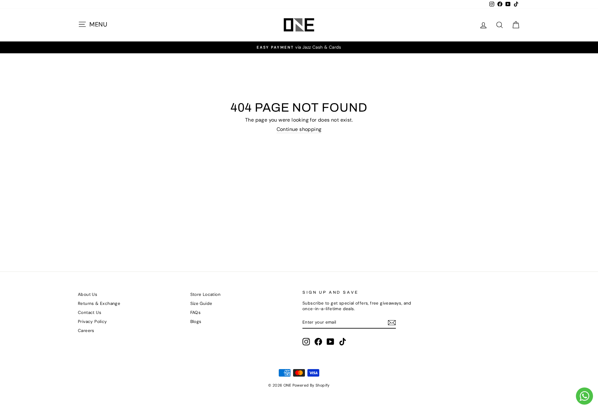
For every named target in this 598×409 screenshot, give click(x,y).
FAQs (195, 312)
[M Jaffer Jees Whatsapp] (584, 396)
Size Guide (201, 303)
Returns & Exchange (99, 303)
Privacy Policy (92, 321)
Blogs (196, 321)
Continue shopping (299, 129)
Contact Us (89, 312)
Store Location (205, 294)
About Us (87, 294)
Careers (86, 330)
